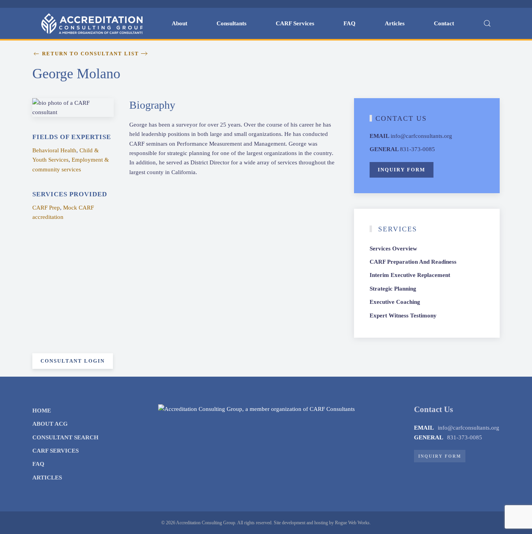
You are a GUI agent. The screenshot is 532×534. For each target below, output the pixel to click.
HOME (41, 410)
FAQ (350, 23)
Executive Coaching (395, 302)
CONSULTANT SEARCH (65, 437)
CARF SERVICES (55, 451)
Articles (395, 23)
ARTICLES (47, 477)
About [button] (179, 23)
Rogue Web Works (352, 522)
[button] (487, 23)
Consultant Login (73, 361)
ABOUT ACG (50, 424)
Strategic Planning (393, 289)
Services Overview (393, 248)
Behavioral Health (54, 150)
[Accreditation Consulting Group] (256, 408)
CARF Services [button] (295, 23)
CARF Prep (46, 207)
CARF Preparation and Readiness (413, 262)
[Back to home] (91, 23)
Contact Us (401, 118)
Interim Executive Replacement (410, 275)
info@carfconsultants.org (421, 136)
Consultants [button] (232, 23)
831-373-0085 (417, 149)
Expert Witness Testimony (403, 315)
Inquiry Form (401, 170)
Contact (444, 23)
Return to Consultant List (90, 53)
